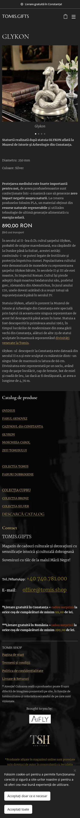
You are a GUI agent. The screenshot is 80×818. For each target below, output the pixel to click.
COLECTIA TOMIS (15, 466)
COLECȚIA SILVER (15, 506)
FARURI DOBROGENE (17, 474)
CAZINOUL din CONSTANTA (22, 426)
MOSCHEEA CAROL (16, 442)
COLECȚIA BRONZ (15, 498)
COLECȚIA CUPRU (16, 490)
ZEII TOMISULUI (14, 450)
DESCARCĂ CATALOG (23, 514)
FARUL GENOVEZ (14, 418)
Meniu (73, 16)
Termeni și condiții (16, 663)
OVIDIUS (8, 411)
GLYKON (8, 434)
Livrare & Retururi (15, 679)
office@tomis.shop (45, 590)
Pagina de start (13, 655)
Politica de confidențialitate (22, 671)
